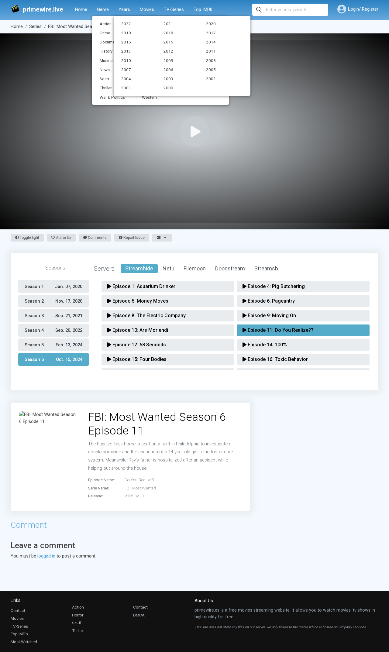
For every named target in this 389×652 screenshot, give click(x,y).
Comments (97, 237)
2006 (168, 69)
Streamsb (266, 268)
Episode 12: (138, 345)
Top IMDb (203, 9)
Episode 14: (266, 345)
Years (124, 9)
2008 (211, 60)
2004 (126, 78)
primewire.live (43, 9)
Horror (77, 615)
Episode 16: (277, 359)
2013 (126, 51)
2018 (168, 32)
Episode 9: (271, 315)
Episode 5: (139, 301)
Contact (18, 610)
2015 (168, 41)
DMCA (139, 615)
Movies (147, 9)
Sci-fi (76, 622)
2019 (126, 32)
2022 (126, 23)
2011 (211, 51)
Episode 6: (270, 301)
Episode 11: (279, 330)
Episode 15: (139, 359)
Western (149, 97)
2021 (168, 23)
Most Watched (24, 641)
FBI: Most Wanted (140, 488)
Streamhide (139, 268)
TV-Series (174, 9)
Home (81, 9)
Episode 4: (275, 286)
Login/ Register (363, 9)
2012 (168, 51)
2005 (211, 69)
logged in (46, 556)
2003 (168, 78)
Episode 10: (139, 330)
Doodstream (230, 268)
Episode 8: (148, 315)
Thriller (78, 630)
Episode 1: (143, 286)
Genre (103, 9)
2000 (168, 87)
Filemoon (195, 268)
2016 (126, 41)
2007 (126, 69)
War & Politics (112, 97)
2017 (211, 32)
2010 (126, 60)
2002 (211, 78)
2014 (211, 41)
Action (78, 607)
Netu (168, 268)
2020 (211, 23)
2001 (126, 87)
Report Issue (133, 237)
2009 (168, 60)
